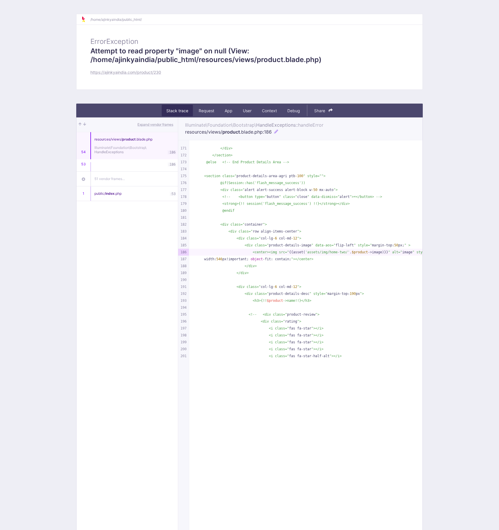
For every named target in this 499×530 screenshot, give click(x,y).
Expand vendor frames (155, 124)
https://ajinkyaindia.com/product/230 (125, 72)
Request (206, 110)
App (228, 110)
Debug (293, 110)
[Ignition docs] (85, 19)
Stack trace (177, 110)
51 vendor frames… (109, 179)
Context (269, 110)
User (247, 110)
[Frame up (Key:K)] (80, 124)
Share (320, 110)
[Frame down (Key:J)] (84, 124)
